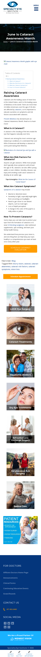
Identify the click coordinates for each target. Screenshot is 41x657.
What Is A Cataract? (15, 81)
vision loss (15, 269)
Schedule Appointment (20, 276)
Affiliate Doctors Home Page (15, 572)
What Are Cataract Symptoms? (18, 85)
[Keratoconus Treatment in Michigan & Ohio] (20, 477)
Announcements (10, 578)
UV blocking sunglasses (16, 225)
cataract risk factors (19, 266)
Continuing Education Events (15, 588)
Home (5, 42)
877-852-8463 (11, 609)
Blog (14, 261)
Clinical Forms (9, 583)
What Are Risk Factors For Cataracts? (20, 83)
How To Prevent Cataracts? (17, 87)
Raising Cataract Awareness (15, 79)
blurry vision (18, 263)
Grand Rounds (9, 594)
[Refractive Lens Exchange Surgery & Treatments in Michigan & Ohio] (20, 444)
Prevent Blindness (10, 119)
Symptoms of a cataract (12, 190)
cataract (27, 263)
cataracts (18, 109)
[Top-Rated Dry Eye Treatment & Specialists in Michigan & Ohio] (20, 411)
